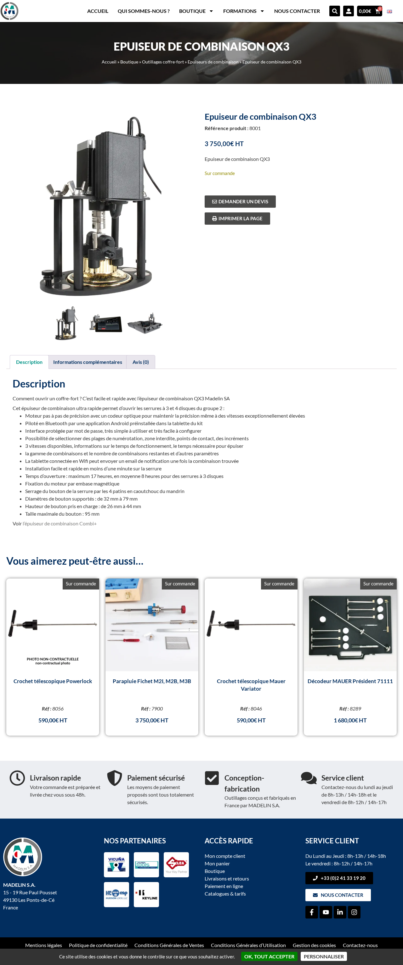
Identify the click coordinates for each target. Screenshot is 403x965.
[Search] (334, 11)
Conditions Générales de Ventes (169, 945)
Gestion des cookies (314, 945)
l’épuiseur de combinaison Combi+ (60, 523)
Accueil (97, 11)
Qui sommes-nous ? (144, 11)
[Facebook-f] (311, 912)
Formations (240, 11)
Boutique (192, 11)
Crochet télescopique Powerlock (53, 681)
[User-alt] (348, 11)
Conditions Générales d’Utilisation (248, 945)
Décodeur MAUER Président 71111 (350, 681)
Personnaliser (324, 956)
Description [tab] (29, 362)
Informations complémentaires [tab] (87, 362)
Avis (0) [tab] (141, 362)
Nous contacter (297, 11)
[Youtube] (326, 912)
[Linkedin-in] (340, 912)
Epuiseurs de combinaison (213, 61)
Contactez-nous (360, 945)
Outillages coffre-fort (163, 61)
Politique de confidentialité (98, 945)
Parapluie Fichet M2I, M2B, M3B (152, 681)
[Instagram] (354, 912)
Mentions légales (43, 945)
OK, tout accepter (269, 956)
